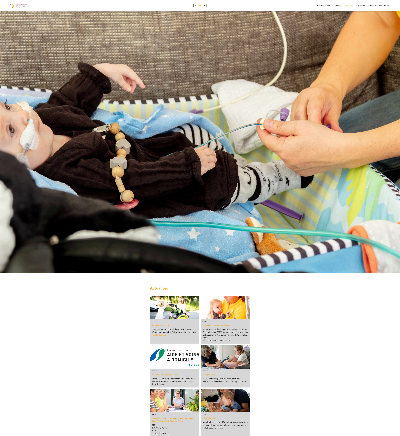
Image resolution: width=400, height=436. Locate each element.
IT (205, 6)
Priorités (338, 6)
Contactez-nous (375, 6)
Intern (386, 6)
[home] (20, 6)
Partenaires (360, 6)
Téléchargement (159, 335)
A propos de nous (324, 6)
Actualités (348, 6)
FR (200, 6)
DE (195, 6)
